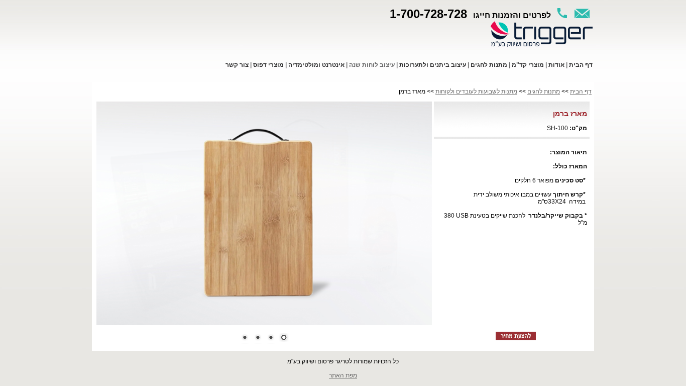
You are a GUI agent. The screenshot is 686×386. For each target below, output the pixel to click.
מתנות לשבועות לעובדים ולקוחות (476, 91)
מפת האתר (343, 375)
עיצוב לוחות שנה (372, 64)
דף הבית (581, 91)
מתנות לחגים (543, 91)
